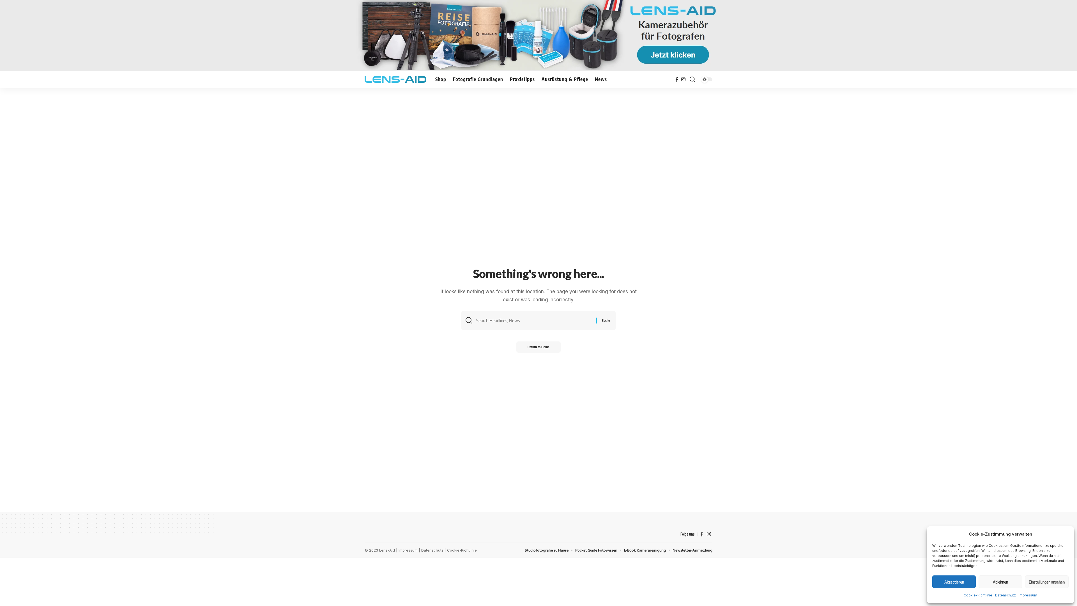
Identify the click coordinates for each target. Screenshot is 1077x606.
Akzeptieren (954, 581)
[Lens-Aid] (395, 79)
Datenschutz (1005, 595)
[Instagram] (683, 79)
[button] (692, 79)
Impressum (1028, 595)
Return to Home (538, 347)
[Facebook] (677, 79)
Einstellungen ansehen (1047, 581)
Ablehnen (1000, 581)
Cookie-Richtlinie (978, 595)
